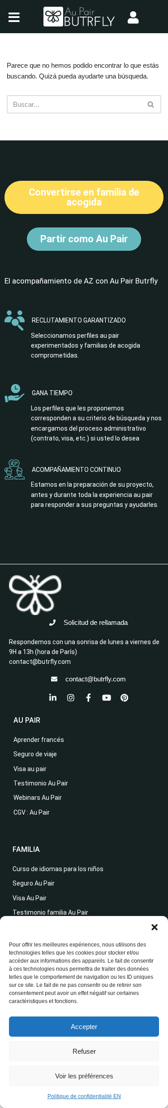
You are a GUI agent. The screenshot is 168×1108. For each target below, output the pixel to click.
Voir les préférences (84, 1076)
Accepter (84, 1026)
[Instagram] (71, 698)
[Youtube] (107, 698)
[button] (154, 927)
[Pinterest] (125, 698)
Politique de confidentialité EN (84, 1096)
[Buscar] (151, 104)
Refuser (84, 1051)
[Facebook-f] (89, 698)
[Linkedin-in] (53, 698)
